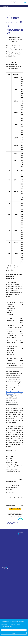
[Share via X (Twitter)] (10, 497)
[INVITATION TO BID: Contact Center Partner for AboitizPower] (15, 514)
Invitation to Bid (10, 492)
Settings (13, 633)
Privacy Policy (8, 626)
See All (21, 505)
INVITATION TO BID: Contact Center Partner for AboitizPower (14, 523)
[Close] (26, 621)
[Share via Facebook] (7, 497)
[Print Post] (21, 497)
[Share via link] (18, 497)
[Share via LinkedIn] (14, 497)
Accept (13, 630)
